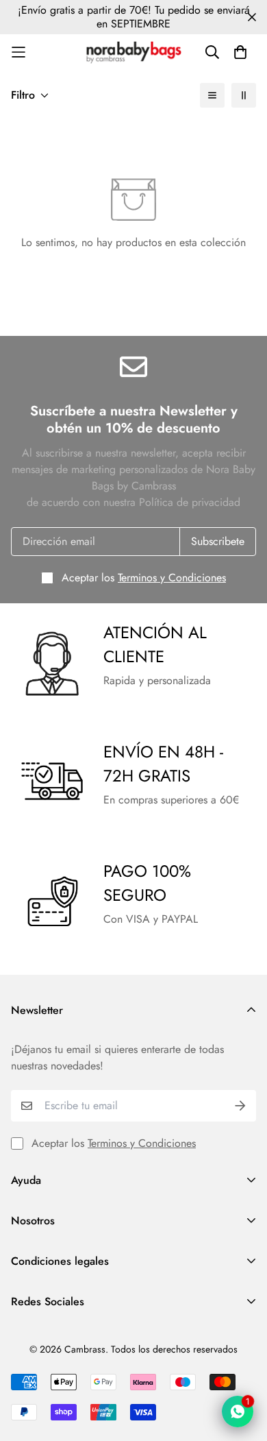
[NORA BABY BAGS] (134, 52)
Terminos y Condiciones (172, 577)
